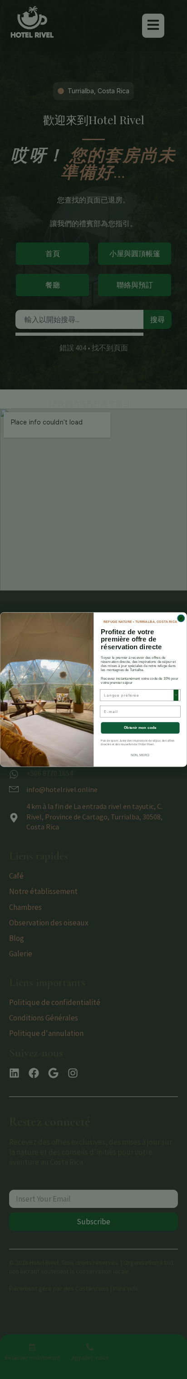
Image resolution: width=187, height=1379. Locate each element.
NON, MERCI (140, 755)
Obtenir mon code (140, 728)
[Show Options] (175, 695)
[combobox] (138, 695)
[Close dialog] (181, 618)
